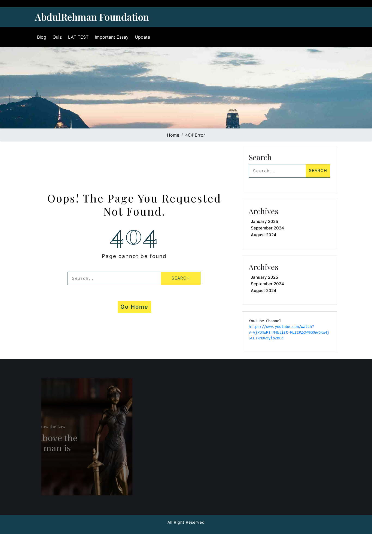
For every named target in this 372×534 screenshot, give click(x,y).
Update (142, 37)
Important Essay (112, 37)
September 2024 (267, 228)
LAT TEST (78, 37)
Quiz (57, 37)
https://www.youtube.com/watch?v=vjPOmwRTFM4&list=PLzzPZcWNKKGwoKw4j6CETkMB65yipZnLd (289, 332)
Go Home (134, 306)
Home (173, 135)
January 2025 (264, 221)
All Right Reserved (186, 522)
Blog (41, 37)
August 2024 (263, 234)
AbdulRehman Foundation (92, 16)
